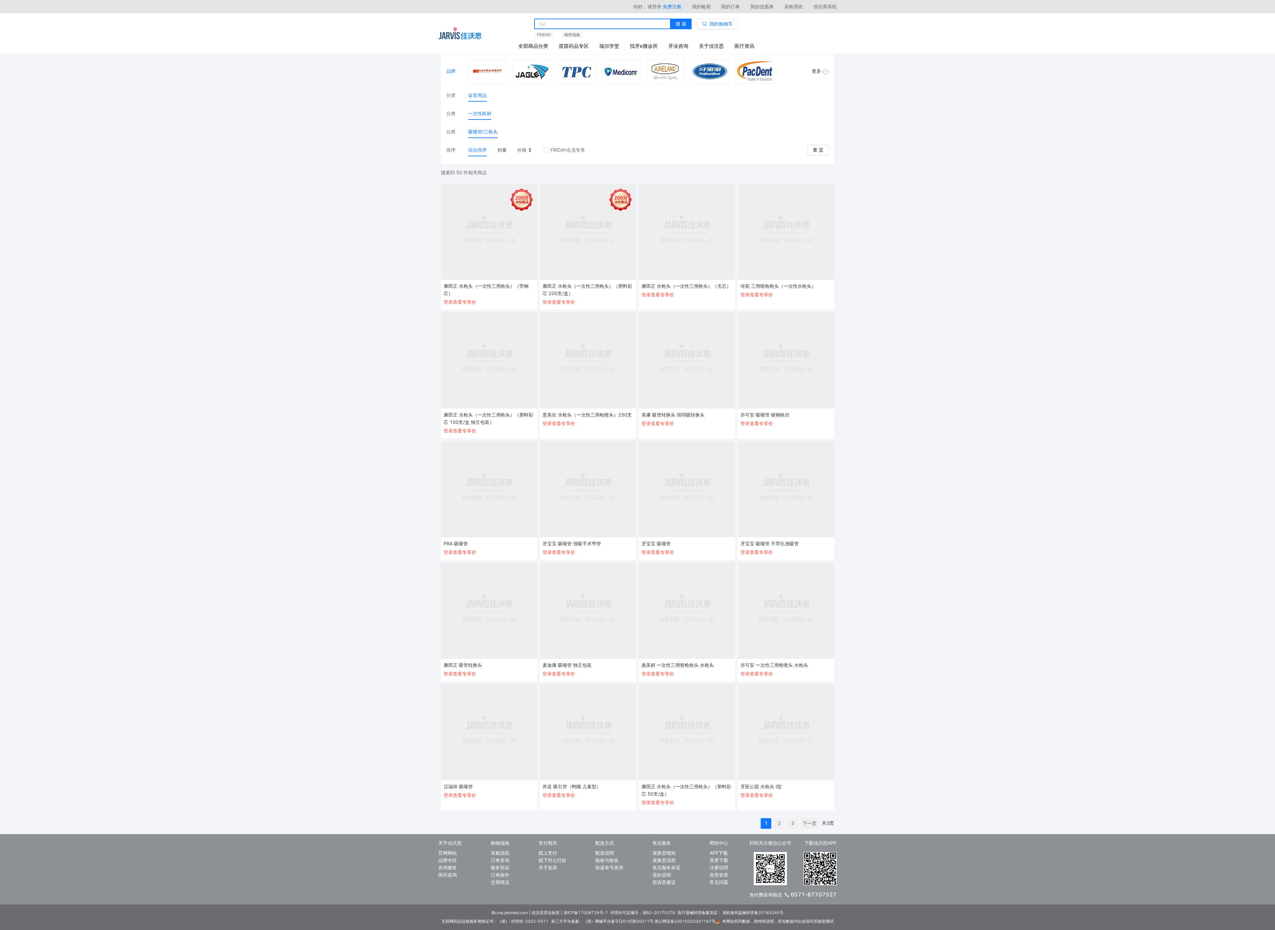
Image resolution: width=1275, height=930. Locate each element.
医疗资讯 (744, 46)
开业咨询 (678, 46)
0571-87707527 (814, 894)
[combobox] (602, 24)
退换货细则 (664, 853)
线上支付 (548, 853)
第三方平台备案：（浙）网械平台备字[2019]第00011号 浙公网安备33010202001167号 (633, 921)
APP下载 (719, 853)
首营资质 (719, 875)
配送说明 (604, 853)
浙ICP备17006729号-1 (585, 912)
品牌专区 (447, 860)
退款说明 (661, 875)
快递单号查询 (609, 867)
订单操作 (500, 875)
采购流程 (500, 853)
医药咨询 (447, 875)
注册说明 (719, 867)
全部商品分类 (533, 46)
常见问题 (719, 882)
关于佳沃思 (711, 46)
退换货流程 (664, 860)
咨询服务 (447, 867)
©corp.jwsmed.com (509, 912)
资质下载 (719, 860)
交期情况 (500, 882)
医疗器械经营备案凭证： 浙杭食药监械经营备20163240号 (731, 912)
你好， (647, 6)
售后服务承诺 (666, 867)
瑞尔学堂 (609, 46)
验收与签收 (607, 860)
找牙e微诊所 (644, 46)
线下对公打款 (552, 860)
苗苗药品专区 (574, 46)
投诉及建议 (664, 882)
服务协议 (500, 867)
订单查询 (500, 860)
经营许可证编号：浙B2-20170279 (643, 912)
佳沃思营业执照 (545, 912)
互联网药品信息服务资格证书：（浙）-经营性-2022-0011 (495, 921)
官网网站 (447, 853)
